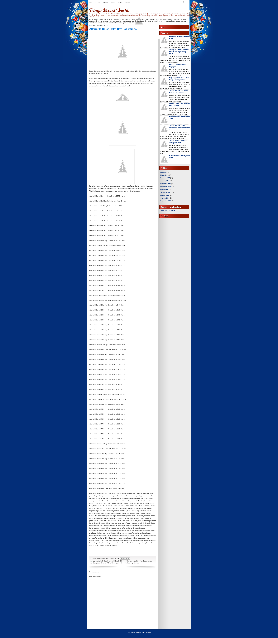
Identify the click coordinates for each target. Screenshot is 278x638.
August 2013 (164, 195)
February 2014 (165, 178)
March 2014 (164, 175)
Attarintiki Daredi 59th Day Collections (120, 561)
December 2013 (165, 183)
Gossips (97, 2)
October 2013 (164, 189)
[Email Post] (118, 558)
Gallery (113, 2)
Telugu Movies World (108, 10)
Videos (120, 2)
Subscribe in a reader (167, 210)
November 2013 (165, 186)
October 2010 (164, 198)
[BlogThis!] (123, 558)
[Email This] (121, 558)
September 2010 (165, 201)
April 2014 (163, 172)
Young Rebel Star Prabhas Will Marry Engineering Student (179, 52)
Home (90, 2)
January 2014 (164, 181)
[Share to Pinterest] (129, 558)
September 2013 (165, 192)
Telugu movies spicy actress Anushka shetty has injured (179, 128)
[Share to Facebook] (127, 558)
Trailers (127, 2)
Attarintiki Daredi (102, 561)
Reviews (105, 2)
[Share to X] (125, 558)
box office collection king (125, 563)
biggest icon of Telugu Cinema (106, 563)
